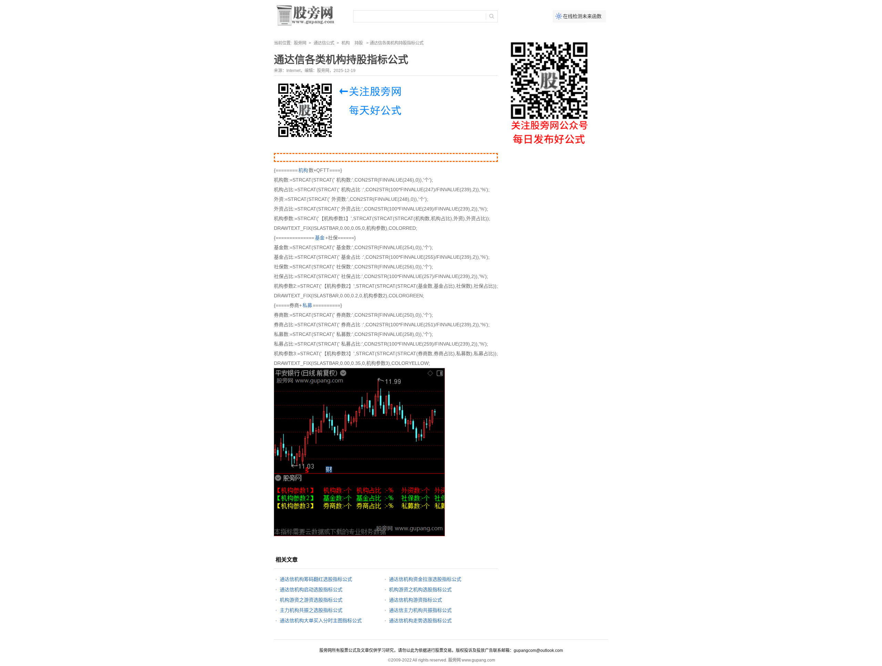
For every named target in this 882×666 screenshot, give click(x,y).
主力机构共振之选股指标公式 (311, 610)
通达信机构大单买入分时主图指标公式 (321, 620)
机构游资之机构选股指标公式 (420, 589)
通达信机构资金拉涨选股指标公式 (425, 579)
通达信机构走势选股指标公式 (420, 620)
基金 (320, 237)
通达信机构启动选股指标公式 (311, 589)
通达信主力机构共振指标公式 (420, 610)
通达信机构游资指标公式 (415, 600)
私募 (307, 305)
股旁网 (300, 43)
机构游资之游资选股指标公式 (311, 600)
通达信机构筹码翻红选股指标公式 (316, 579)
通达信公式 (324, 43)
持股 (359, 43)
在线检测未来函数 (582, 16)
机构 (345, 43)
